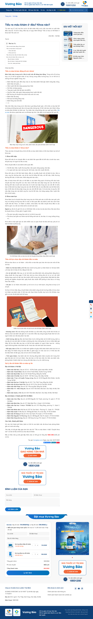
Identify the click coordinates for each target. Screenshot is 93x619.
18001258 (71, 5)
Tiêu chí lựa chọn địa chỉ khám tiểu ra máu (16, 54)
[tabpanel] (72, 538)
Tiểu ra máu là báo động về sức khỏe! (15, 46)
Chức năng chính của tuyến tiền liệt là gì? (79, 39)
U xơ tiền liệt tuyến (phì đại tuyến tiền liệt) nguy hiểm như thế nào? (79, 51)
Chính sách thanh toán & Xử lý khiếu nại (59, 595)
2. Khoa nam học (12, 52)
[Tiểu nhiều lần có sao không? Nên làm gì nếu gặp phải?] (68, 45)
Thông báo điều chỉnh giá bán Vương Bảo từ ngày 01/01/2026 (78, 33)
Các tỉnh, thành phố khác (14, 63)
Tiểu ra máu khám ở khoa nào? (14, 48)
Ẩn (15, 43)
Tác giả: (30, 440)
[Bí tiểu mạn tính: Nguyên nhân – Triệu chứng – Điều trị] (68, 57)
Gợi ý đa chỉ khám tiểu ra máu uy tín (15, 57)
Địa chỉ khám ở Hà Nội (13, 59)
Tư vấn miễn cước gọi (72, 3)
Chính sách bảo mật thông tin (57, 591)
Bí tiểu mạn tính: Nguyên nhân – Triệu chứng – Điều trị (79, 57)
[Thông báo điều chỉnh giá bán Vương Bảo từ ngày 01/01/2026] (68, 33)
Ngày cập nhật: (48, 440)
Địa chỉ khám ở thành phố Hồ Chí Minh (17, 61)
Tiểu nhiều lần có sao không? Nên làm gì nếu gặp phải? (78, 45)
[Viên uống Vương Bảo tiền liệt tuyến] (13, 4)
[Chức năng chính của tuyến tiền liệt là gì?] (68, 39)
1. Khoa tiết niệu (12, 50)
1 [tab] (72, 557)
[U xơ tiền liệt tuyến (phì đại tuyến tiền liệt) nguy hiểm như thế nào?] (68, 51)
